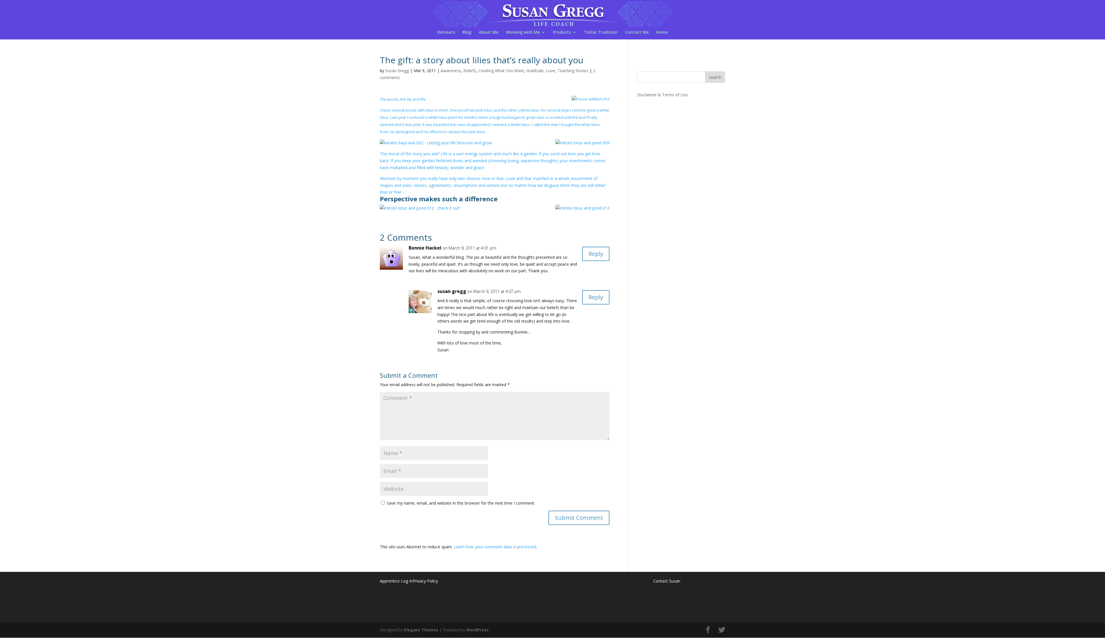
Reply (595, 254)
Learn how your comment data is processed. (495, 546)
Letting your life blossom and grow (459, 142)
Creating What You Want (501, 70)
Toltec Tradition (601, 32)
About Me (488, 32)
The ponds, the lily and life (403, 99)
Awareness (451, 70)
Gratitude (535, 70)
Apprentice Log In (396, 581)
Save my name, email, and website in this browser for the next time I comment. (461, 503)
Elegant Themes (421, 630)
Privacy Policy (425, 581)
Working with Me (523, 32)
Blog (466, 32)
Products (562, 32)
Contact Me (637, 32)
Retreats (446, 32)
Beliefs (469, 70)
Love (550, 70)
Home (662, 32)
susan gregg (451, 291)
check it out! (448, 208)
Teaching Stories (572, 70)
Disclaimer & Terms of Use (662, 94)
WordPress (477, 630)
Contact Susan (666, 581)
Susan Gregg (397, 70)
